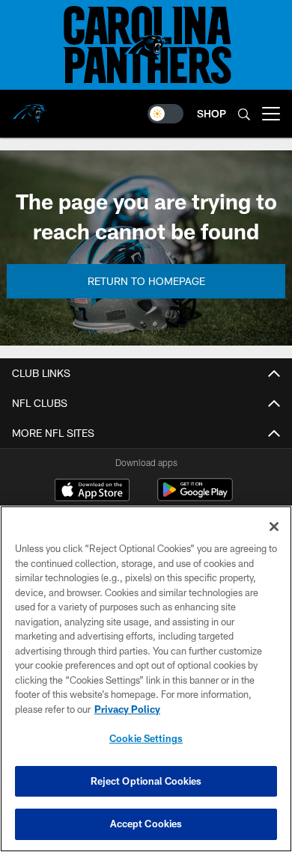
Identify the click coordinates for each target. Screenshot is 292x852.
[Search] (244, 114)
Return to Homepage (146, 281)
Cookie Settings (146, 738)
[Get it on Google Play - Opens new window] (195, 497)
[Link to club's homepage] (30, 108)
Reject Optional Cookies (146, 781)
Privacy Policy (127, 709)
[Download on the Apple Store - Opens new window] (92, 491)
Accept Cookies (146, 824)
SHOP (211, 113)
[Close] (274, 526)
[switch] (165, 113)
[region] (146, 679)
